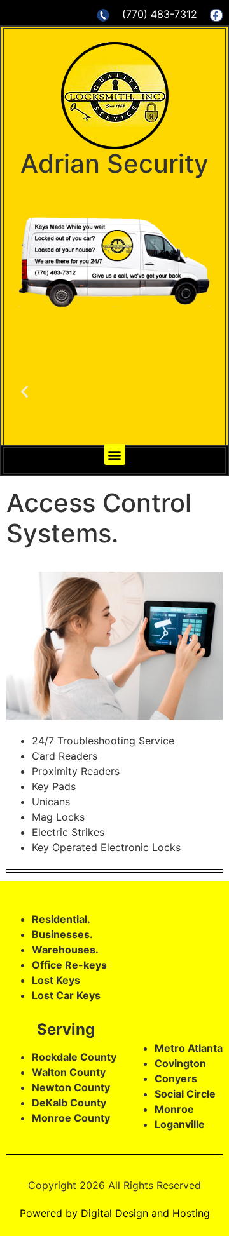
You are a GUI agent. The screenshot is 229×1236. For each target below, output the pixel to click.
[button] (114, 454)
